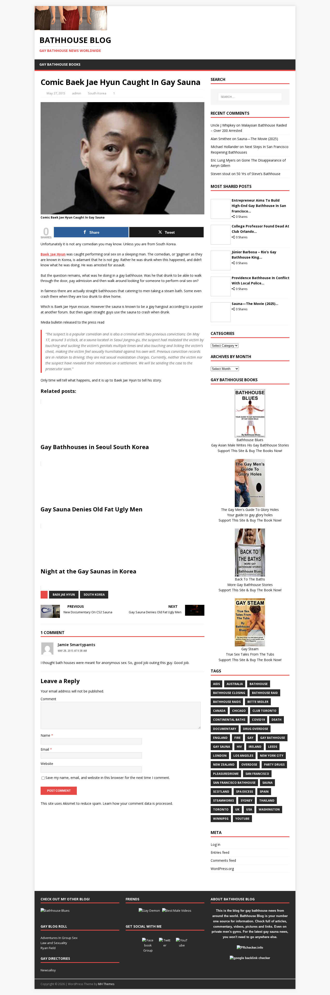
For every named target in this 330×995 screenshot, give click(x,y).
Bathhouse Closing (229, 693)
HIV (239, 747)
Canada (219, 711)
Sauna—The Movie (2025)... (255, 303)
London (220, 756)
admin (76, 93)
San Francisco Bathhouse (234, 783)
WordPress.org (222, 868)
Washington (269, 809)
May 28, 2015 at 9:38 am (72, 650)
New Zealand (224, 764)
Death (276, 720)
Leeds (272, 747)
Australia (235, 684)
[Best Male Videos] (176, 910)
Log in (215, 844)
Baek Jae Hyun (64, 595)
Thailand (266, 800)
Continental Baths (229, 720)
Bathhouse (259, 684)
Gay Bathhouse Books (59, 64)
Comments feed (223, 860)
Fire (237, 738)
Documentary (224, 729)
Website (47, 763)
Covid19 (258, 720)
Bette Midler (257, 702)
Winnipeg (221, 819)
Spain (264, 792)
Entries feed (220, 852)
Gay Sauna (221, 747)
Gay (250, 738)
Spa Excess (244, 792)
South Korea (97, 93)
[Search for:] (250, 97)
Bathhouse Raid (265, 693)
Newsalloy (48, 970)
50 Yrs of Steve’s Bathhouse (258, 173)
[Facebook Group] (148, 944)
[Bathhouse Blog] (71, 27)
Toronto (221, 809)
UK (237, 809)
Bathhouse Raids (227, 702)
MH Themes (106, 984)
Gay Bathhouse (272, 738)
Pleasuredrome (226, 774)
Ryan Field (48, 948)
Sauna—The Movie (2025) (257, 138)
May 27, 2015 (56, 93)
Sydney (246, 800)
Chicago (239, 711)
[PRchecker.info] (250, 947)
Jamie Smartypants (76, 644)
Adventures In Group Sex (59, 938)
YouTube (242, 819)
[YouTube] (182, 944)
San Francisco (257, 774)
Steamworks (223, 800)
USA (249, 809)
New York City (271, 756)
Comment (48, 699)
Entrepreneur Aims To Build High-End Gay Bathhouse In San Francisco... (259, 205)
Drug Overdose (255, 729)
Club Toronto (264, 711)
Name (46, 735)
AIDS (216, 684)
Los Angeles (243, 756)
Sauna (267, 783)
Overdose (249, 764)
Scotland (221, 792)
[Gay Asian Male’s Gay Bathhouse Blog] (55, 910)
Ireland (255, 747)
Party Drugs (274, 764)
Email (45, 749)
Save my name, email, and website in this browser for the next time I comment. (107, 777)
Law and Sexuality (54, 943)
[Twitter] (165, 944)
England (220, 738)
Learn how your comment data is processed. (138, 803)
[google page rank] (250, 958)
